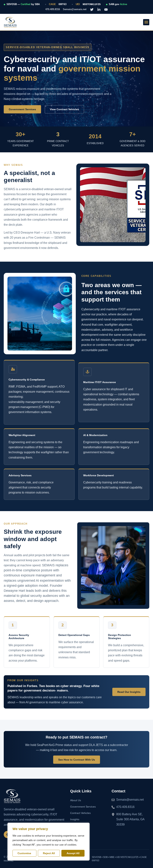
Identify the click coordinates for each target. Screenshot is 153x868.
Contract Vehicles (80, 812)
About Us (75, 800)
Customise (24, 853)
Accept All (73, 853)
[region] (48, 842)
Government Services (83, 806)
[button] (146, 22)
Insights (74, 819)
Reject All (49, 853)
